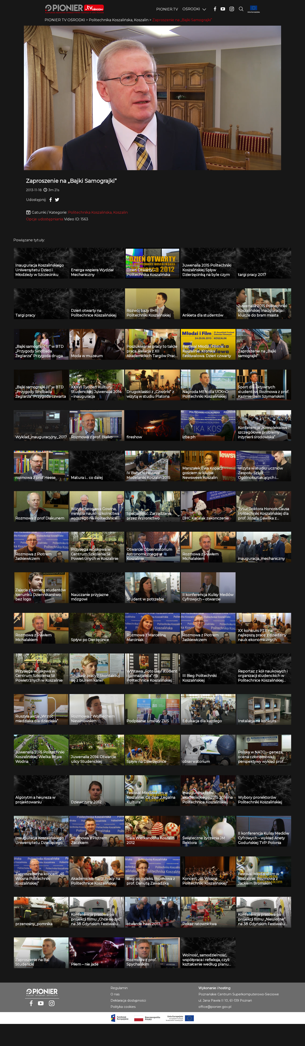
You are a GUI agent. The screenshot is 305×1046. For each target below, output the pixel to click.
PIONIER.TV (167, 9)
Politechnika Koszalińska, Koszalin (98, 212)
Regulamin (119, 988)
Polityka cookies (123, 1007)
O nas (115, 994)
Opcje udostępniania (44, 219)
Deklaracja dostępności (128, 1000)
